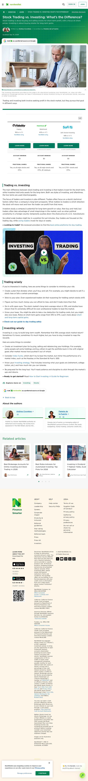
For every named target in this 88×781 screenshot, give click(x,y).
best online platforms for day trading (66, 225)
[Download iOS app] (18, 564)
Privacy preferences (68, 521)
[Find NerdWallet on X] (57, 558)
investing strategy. (22, 363)
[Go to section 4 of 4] (49, 481)
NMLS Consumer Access (42, 625)
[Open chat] (82, 775)
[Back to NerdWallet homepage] (4, 12)
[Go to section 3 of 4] (45, 481)
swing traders (24, 221)
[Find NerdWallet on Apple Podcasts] (69, 558)
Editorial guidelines (38, 524)
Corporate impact (38, 514)
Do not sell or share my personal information (69, 529)
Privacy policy (69, 512)
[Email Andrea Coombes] (17, 414)
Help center (53, 503)
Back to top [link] (10, 397)
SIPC (47, 680)
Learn (21, 12)
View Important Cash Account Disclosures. (42, 710)
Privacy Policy (46, 689)
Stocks (36, 383)
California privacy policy (69, 516)
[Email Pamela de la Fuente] (60, 417)
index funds (18, 356)
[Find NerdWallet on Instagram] (65, 558)
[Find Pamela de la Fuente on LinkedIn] (63, 417)
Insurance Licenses (41, 618)
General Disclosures (40, 694)
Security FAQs (54, 506)
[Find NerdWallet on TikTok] (74, 558)
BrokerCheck (38, 697)
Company (38, 503)
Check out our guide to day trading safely (22, 322)
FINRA (44, 680)
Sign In (72, 4)
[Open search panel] (63, 4)
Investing (12, 12)
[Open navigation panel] (3, 4)
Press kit (37, 540)
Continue (42, 773)
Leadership (38, 506)
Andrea (24, 411)
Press (36, 537)
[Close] (85, 763)
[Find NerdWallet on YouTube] (61, 558)
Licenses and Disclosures (41, 595)
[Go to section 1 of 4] (38, 481)
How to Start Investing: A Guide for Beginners (48, 376)
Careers (37, 509)
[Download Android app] (18, 579)
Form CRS (41, 687)
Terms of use (68, 503)
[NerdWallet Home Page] (13, 4)
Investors (37, 543)
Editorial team (39, 534)
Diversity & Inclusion (38, 519)
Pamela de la (63, 412)
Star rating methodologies (40, 530)
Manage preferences (24, 773)
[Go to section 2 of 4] (42, 481)
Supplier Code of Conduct (69, 507)
